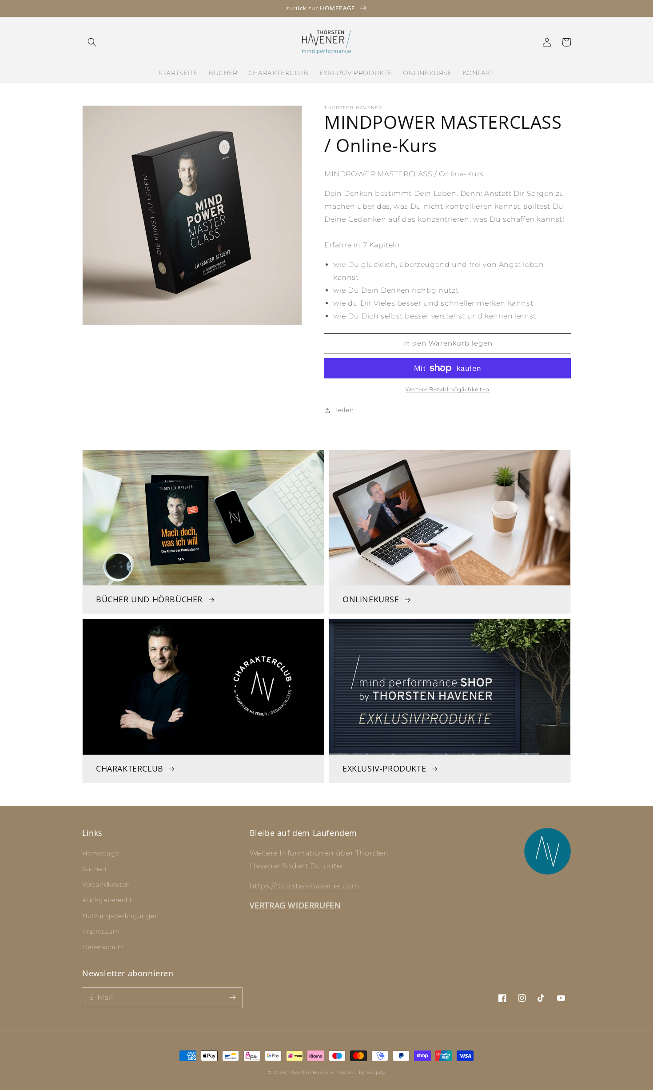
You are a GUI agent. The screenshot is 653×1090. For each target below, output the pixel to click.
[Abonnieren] (232, 997)
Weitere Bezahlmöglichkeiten (448, 389)
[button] (92, 42)
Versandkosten (106, 884)
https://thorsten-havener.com (304, 886)
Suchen (94, 869)
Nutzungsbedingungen (120, 916)
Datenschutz (103, 947)
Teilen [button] (344, 410)
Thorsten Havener (311, 1072)
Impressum (100, 931)
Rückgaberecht (107, 900)
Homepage (100, 853)
